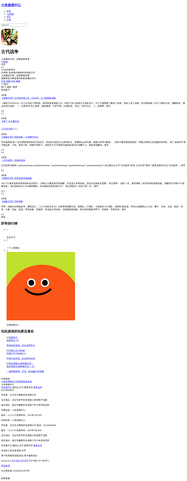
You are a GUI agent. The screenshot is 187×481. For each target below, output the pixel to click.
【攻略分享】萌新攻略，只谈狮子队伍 (19, 137)
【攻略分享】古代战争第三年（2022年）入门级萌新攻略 (28, 98)
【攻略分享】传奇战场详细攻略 (16, 178)
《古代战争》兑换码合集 (13, 160)
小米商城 (18, 381)
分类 (9, 20)
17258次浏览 (7, 129)
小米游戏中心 (11, 5)
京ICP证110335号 (20, 461)
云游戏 (10, 14)
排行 (9, 17)
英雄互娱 (27, 381)
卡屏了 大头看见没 (10, 121)
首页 (9, 11)
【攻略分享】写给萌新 (12, 201)
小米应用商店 (7, 381)
